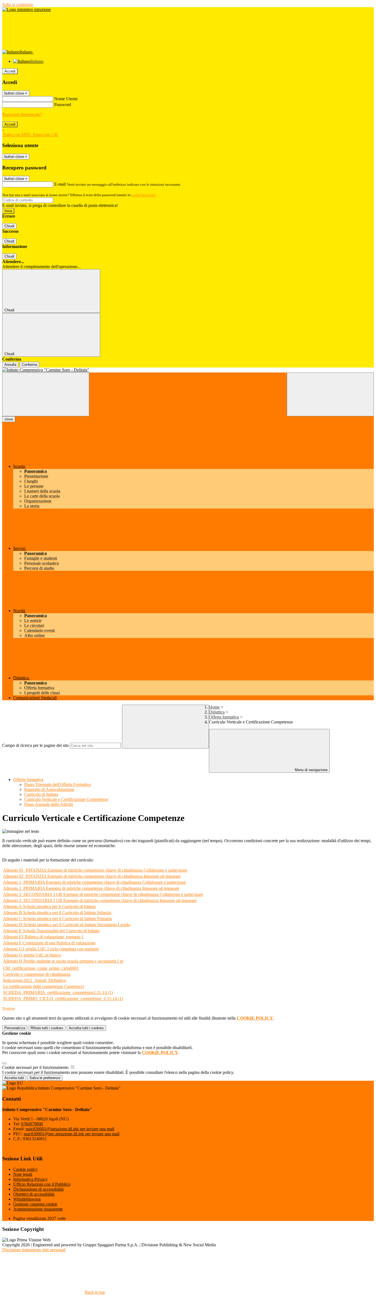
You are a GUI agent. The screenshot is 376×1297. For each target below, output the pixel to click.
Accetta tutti (86, 1028)
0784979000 (32, 1124)
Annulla (10, 365)
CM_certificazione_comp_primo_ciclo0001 (41, 968)
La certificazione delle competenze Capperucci (43, 986)
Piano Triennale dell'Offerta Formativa (57, 784)
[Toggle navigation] (45, 394)
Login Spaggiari (143, 195)
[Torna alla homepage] (188, 370)
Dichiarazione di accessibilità (38, 1189)
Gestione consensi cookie (35, 1204)
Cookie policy (25, 1169)
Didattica (217, 712)
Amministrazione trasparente (38, 1209)
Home (214, 707)
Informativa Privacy (30, 1179)
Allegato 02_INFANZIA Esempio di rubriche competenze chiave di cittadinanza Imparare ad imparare (92, 876)
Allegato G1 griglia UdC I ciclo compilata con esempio (51, 949)
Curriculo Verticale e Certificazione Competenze (66, 799)
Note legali (22, 1174)
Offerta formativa (224, 717)
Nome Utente (66, 98)
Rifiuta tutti (47, 1028)
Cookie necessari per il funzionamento (36, 1067)
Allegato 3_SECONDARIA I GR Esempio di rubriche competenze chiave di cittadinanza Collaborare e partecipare (103, 894)
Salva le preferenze (44, 1078)
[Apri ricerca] (330, 394)
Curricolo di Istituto (41, 794)
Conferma (29, 365)
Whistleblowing (27, 1199)
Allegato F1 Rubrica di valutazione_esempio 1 (43, 936)
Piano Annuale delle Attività (48, 804)
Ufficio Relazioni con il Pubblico (41, 1184)
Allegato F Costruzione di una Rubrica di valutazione (49, 943)
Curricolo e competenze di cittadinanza (36, 974)
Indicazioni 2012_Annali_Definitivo (34, 980)
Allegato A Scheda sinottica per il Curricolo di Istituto (49, 906)
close (8, 419)
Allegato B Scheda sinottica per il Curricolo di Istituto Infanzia (57, 912)
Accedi (9, 71)
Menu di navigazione (311, 770)
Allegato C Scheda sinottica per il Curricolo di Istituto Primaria (57, 918)
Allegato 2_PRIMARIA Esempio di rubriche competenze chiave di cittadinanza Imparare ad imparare (91, 888)
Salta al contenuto (17, 4)
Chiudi (9, 226)
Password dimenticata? (22, 114)
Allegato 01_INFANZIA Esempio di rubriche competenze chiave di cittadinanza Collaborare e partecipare (95, 870)
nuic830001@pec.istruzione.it (71, 1133)
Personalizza (14, 1028)
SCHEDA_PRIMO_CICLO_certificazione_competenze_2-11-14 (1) (63, 998)
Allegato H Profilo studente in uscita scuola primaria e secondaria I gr (63, 961)
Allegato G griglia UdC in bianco (32, 955)
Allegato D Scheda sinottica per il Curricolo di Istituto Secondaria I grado (66, 924)
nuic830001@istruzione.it (70, 1128)
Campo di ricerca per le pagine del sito (35, 745)
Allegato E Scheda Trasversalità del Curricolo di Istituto (51, 930)
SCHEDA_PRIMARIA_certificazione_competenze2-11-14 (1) (58, 992)
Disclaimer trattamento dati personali (34, 1249)
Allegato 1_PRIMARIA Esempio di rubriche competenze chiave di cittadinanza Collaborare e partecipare (94, 882)
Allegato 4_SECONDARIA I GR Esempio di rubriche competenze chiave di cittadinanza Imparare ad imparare (100, 900)
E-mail (60, 184)
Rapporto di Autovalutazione (49, 789)
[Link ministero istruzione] (26, 9)
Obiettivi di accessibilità (34, 1194)
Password (62, 104)
